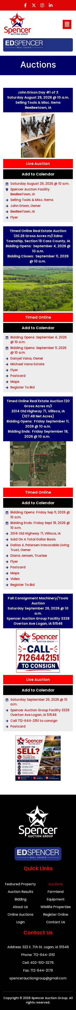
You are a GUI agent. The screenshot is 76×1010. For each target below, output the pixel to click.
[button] (67, 24)
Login (20, 922)
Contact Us (55, 922)
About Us (20, 906)
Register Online (55, 914)
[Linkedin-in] (50, 5)
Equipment (56, 899)
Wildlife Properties (56, 906)
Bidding (20, 899)
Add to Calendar (38, 174)
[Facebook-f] (25, 5)
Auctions (55, 884)
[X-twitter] (34, 5)
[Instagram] (42, 5)
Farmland (56, 891)
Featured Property (20, 884)
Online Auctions (20, 914)
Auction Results (20, 891)
